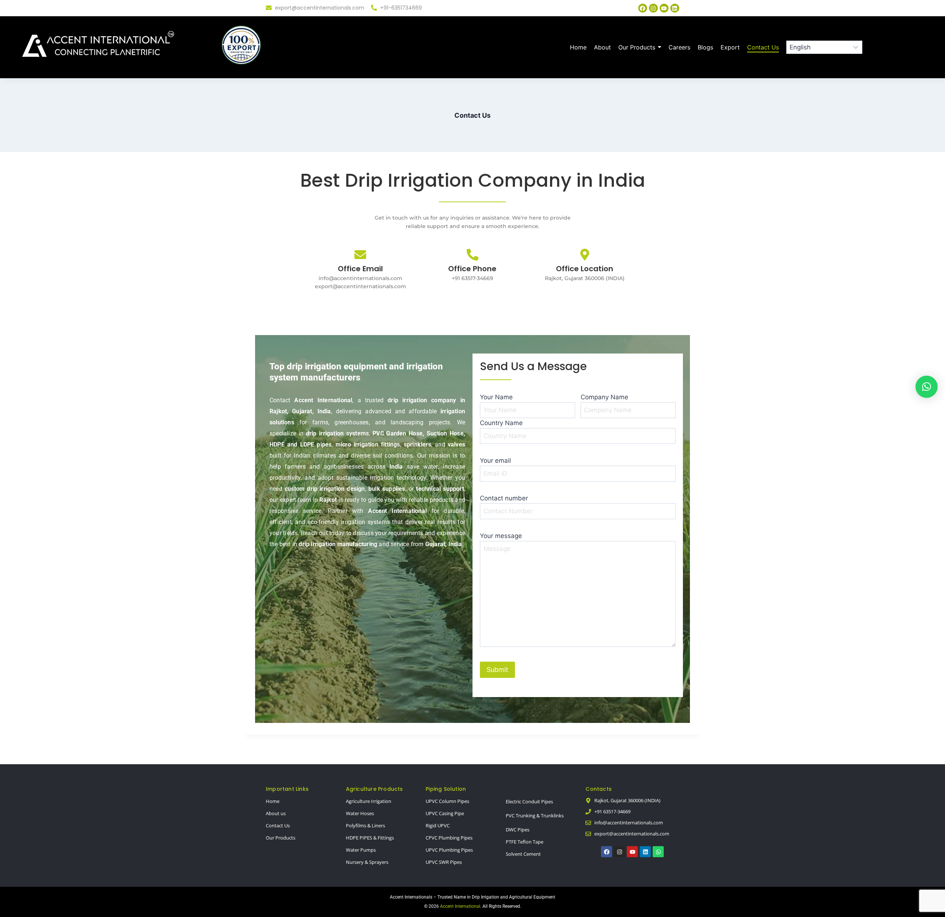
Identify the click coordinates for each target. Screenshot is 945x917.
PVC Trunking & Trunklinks (535, 815)
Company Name (604, 397)
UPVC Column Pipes (447, 801)
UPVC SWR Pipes (444, 862)
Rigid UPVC (438, 825)
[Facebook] (642, 8)
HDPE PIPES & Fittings (370, 837)
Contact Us (278, 825)
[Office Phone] (472, 255)
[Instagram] (653, 8)
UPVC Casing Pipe (445, 813)
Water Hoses (360, 813)
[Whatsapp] (658, 851)
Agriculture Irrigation (368, 801)
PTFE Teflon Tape (524, 841)
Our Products (280, 837)
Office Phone (472, 268)
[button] (926, 387)
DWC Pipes (517, 829)
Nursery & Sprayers (367, 862)
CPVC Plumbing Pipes (449, 837)
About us (276, 813)
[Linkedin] (674, 8)
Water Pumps (361, 850)
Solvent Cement (523, 854)
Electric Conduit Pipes (529, 801)
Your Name (496, 397)
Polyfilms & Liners (365, 825)
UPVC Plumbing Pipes (449, 850)
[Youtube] (664, 8)
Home (272, 801)
